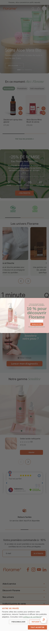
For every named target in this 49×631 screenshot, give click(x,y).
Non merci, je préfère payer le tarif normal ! (36, 326)
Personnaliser (18, 622)
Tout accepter (37, 627)
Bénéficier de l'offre (37, 324)
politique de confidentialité (33, 617)
